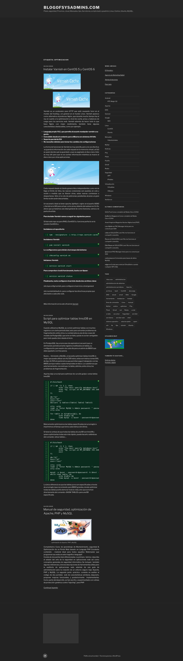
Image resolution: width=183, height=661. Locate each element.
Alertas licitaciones (111, 80)
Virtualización (109, 184)
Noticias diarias (110, 360)
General (107, 114)
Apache (107, 106)
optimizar (123, 306)
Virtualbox (110, 187)
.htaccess (109, 279)
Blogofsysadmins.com (72, 7)
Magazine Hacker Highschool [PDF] (127, 222)
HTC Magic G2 (112, 101)
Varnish (75, 304)
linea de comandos (112, 302)
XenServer (108, 199)
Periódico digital (110, 362)
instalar (129, 298)
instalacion (121, 298)
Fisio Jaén (108, 84)
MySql (107, 145)
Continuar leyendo (51, 588)
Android (107, 98)
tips (117, 325)
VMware (110, 191)
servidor (135, 314)
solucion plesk (126, 321)
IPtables (110, 179)
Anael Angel (109, 222)
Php (106, 153)
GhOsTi (107, 212)
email (121, 295)
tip (112, 325)
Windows (108, 195)
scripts (108, 314)
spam (135, 321)
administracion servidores (115, 287)
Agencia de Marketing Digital (114, 75)
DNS (106, 110)
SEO (108, 121)
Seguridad (108, 172)
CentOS (110, 129)
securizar (116, 314)
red (120, 310)
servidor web (120, 318)
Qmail (107, 164)
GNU (127, 295)
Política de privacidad (91, 656)
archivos (109, 291)
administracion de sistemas (115, 283)
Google (107, 118)
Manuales (108, 137)
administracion (120, 279)
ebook (114, 295)
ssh (107, 325)
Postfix (107, 161)
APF (108, 176)
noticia (115, 306)
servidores (109, 318)
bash (116, 291)
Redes (107, 168)
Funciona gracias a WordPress (110, 656)
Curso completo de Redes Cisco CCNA (125, 212)
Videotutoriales (112, 140)
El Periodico (109, 70)
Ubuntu (109, 132)
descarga (132, 291)
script (133, 310)
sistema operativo (112, 321)
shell (128, 318)
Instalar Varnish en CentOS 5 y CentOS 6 (69, 69)
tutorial (123, 325)
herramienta (110, 298)
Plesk (107, 157)
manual (130, 302)
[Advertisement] (91, 33)
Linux (107, 125)
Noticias (108, 149)
